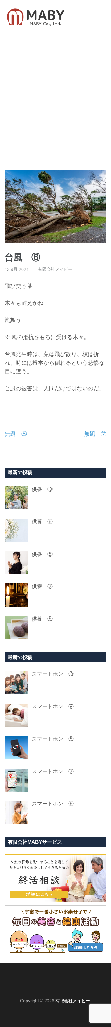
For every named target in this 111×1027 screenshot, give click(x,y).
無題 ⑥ (16, 434)
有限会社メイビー (55, 269)
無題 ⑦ (95, 434)
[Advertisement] (55, 102)
